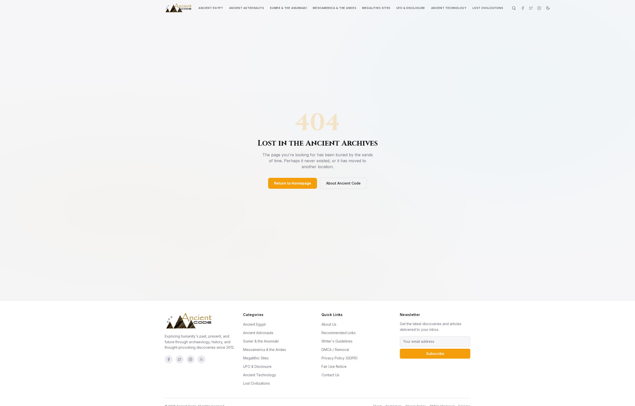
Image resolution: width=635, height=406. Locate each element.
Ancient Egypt (210, 8)
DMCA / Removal (335, 349)
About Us (328, 324)
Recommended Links (338, 333)
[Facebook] (523, 8)
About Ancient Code (343, 183)
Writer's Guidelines (336, 341)
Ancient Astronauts (246, 8)
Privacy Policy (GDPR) (339, 358)
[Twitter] (531, 8)
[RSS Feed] (201, 359)
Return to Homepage (292, 183)
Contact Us (330, 375)
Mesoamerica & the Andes (334, 8)
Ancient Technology (449, 8)
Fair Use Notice (334, 366)
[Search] (514, 8)
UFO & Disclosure (410, 8)
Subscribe (435, 353)
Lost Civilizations (488, 8)
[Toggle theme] (548, 8)
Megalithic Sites (376, 8)
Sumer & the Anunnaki (288, 8)
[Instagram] (539, 8)
